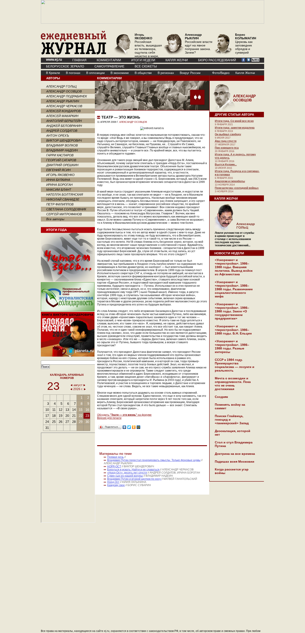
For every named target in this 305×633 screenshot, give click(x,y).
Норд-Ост (113, 482)
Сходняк (221, 397)
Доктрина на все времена (235, 453)
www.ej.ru (54, 59)
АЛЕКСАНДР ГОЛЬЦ (61, 86)
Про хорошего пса (227, 147)
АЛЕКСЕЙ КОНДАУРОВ (63, 111)
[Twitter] (129, 427)
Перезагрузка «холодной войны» (237, 188)
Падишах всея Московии (234, 461)
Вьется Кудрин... (226, 164)
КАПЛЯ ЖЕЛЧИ (176, 60)
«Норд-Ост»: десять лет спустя (127, 472)
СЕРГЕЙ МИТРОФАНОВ (64, 214)
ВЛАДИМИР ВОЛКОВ (62, 145)
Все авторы (55, 219)
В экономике (120, 73)
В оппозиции (95, 73)
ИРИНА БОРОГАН (59, 184)
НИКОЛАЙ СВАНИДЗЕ (62, 199)
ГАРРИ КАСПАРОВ (59, 155)
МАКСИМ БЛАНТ (58, 189)
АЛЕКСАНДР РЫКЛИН (62, 101)
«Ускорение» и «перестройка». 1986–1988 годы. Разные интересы (232, 346)
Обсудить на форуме (124, 414)
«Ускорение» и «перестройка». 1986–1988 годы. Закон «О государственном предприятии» (232, 311)
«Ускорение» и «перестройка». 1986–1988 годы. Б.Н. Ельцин (233, 329)
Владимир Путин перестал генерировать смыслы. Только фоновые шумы (154, 460)
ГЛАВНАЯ (79, 60)
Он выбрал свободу (228, 134)
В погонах (73, 73)
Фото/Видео (221, 73)
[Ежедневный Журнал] (74, 53)
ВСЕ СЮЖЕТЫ (146, 66)
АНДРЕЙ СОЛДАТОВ (61, 130)
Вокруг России (190, 73)
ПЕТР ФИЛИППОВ (59, 204)
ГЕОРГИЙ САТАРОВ (61, 160)
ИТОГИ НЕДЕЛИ (143, 60)
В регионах (166, 73)
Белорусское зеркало (65, 66)
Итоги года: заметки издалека (235, 127)
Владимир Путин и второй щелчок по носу (134, 478)
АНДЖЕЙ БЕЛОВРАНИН (64, 125)
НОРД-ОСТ (114, 466)
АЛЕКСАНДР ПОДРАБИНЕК (66, 96)
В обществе (143, 73)
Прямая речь (115, 457)
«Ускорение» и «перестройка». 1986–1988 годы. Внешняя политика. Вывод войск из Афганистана (234, 267)
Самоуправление (109, 66)
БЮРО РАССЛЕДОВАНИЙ (217, 60)
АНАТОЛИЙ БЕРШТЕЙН (64, 121)
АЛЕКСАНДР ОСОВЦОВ (64, 91)
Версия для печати (109, 418)
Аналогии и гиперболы (230, 181)
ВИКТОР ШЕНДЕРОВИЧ (64, 140)
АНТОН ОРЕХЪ (57, 135)
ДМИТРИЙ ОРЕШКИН (62, 165)
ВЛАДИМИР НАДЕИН (62, 150)
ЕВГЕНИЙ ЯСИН (58, 170)
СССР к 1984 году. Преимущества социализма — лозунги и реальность (234, 365)
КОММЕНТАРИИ (109, 60)
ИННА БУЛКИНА (58, 180)
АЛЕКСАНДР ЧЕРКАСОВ (64, 106)
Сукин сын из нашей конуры (125, 475)
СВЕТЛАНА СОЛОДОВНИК (66, 209)
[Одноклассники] (134, 427)
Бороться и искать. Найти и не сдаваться (133, 469)
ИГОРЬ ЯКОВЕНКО (60, 175)
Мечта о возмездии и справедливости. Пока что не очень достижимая (233, 383)
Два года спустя (225, 141)
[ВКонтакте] (124, 427)
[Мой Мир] (138, 427)
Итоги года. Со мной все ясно (234, 121)
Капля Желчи (245, 73)
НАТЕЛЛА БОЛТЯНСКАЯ (64, 194)
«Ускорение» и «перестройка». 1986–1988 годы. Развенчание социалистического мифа (234, 289)
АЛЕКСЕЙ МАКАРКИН (62, 116)
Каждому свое (116, 485)
